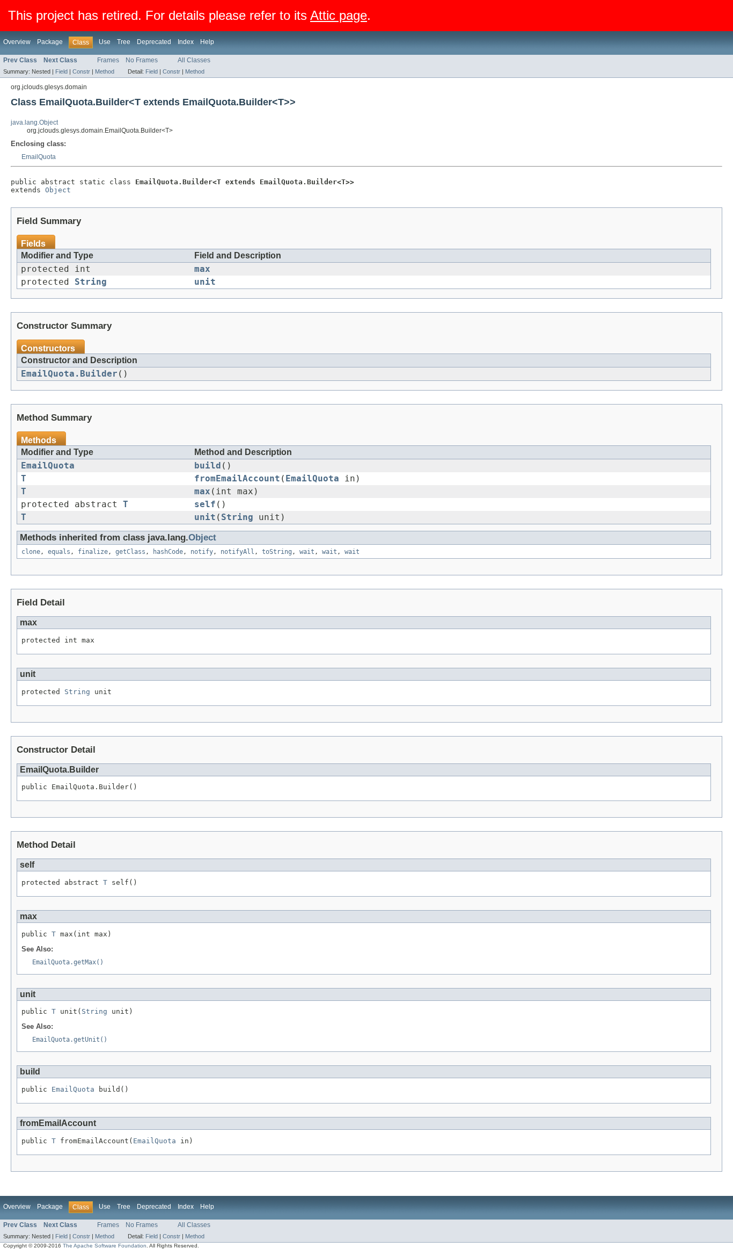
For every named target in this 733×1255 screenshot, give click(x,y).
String (91, 282)
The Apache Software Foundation (104, 1246)
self (205, 504)
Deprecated (154, 42)
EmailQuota (38, 157)
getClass (130, 552)
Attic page (338, 15)
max (202, 269)
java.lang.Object (34, 122)
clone (30, 552)
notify (201, 552)
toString (277, 552)
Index (186, 42)
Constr (81, 71)
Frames (108, 60)
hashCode (168, 552)
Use (105, 42)
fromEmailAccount (237, 479)
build (207, 466)
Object (58, 190)
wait (306, 552)
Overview (17, 42)
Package (50, 42)
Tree (123, 42)
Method (104, 71)
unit (205, 282)
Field (61, 71)
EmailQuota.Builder (69, 374)
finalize (93, 552)
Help (207, 42)
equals (59, 552)
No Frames (142, 60)
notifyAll (237, 552)
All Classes (194, 60)
